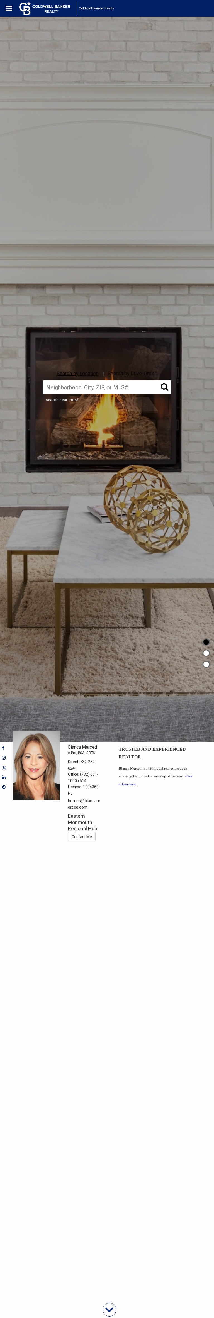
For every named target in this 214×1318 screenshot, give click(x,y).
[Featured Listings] (206, 653)
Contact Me (82, 836)
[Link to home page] (47, 8)
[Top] (206, 642)
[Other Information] (206, 664)
